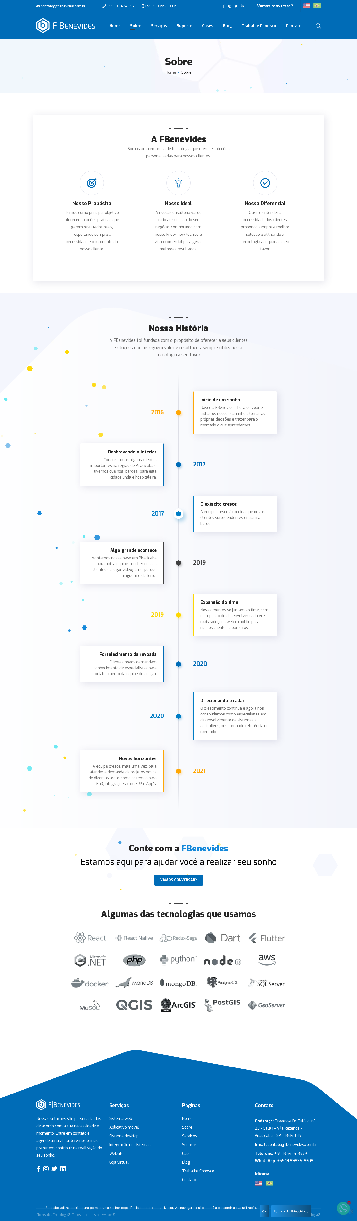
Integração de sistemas (130, 1144)
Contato (189, 1179)
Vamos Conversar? (178, 880)
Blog (186, 1162)
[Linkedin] (63, 1169)
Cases (187, 1153)
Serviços (189, 1136)
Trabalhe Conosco (198, 1171)
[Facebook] (38, 1169)
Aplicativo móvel (124, 1127)
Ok (264, 1211)
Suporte (189, 1144)
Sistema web (120, 1118)
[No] (350, 1211)
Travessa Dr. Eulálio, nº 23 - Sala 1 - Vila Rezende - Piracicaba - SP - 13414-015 (285, 1128)
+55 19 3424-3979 (122, 6)
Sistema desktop (124, 1136)
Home (171, 72)
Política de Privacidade (291, 1211)
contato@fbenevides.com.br (62, 6)
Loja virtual (119, 1162)
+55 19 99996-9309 (160, 6)
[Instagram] (46, 1169)
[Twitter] (54, 1169)
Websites (117, 1153)
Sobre (187, 1127)
